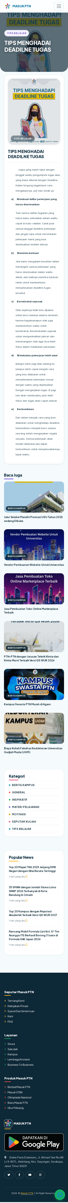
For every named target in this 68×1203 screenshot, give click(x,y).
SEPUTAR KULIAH (24, 821)
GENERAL (18, 792)
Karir (10, 1016)
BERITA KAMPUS (23, 785)
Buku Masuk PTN (18, 1102)
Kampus (13, 1054)
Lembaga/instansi (19, 1059)
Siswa (11, 1043)
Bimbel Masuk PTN (19, 1087)
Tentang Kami (16, 1000)
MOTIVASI (19, 814)
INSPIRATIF (20, 799)
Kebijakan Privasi (18, 1006)
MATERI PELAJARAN (25, 807)
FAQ (10, 1021)
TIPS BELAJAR (21, 828)
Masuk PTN (27, 1193)
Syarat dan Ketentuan (21, 1011)
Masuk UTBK (15, 1092)
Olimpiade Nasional (19, 1097)
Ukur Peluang (16, 1107)
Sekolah (13, 1049)
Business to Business (21, 1064)
